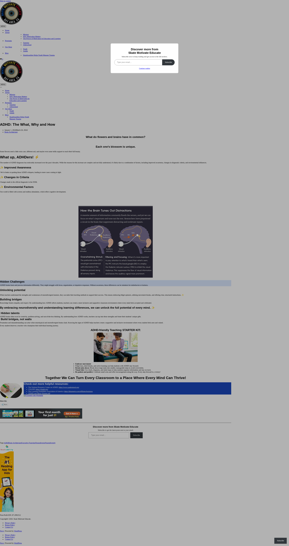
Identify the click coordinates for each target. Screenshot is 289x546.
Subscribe (168, 62)
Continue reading (144, 68)
